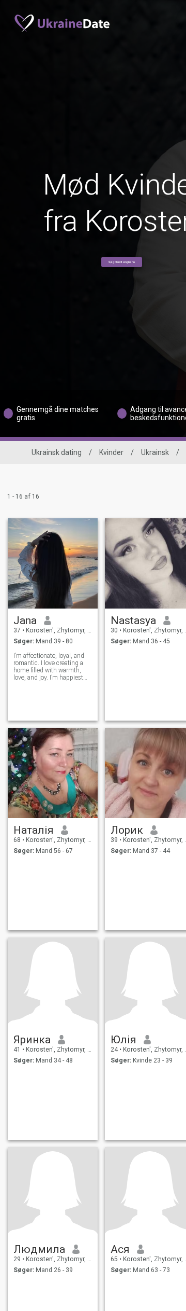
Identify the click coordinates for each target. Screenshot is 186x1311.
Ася (120, 1249)
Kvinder (111, 452)
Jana (25, 620)
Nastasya (133, 620)
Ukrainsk (155, 452)
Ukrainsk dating (57, 452)
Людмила (39, 1249)
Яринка (32, 1039)
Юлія (123, 1039)
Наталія (33, 830)
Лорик (127, 830)
